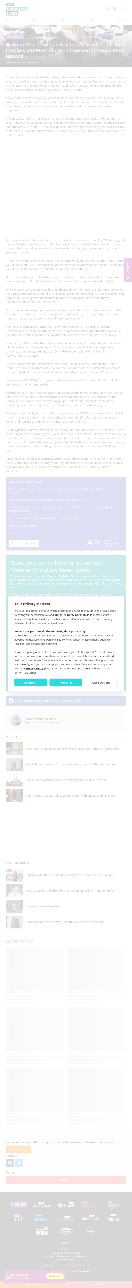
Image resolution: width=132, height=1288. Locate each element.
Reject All (66, 682)
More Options (101, 682)
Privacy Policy (34, 668)
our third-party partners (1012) (74, 615)
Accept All (30, 682)
